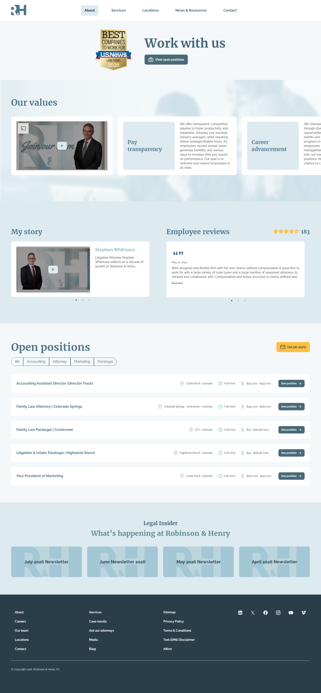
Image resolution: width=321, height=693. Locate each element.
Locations (150, 10)
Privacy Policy (173, 621)
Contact (230, 10)
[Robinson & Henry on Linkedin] (240, 613)
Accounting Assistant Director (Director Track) (54, 383)
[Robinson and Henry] (18, 10)
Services (118, 10)
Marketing (82, 361)
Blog (92, 649)
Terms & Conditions (177, 630)
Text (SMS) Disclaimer (179, 639)
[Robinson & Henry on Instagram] (278, 613)
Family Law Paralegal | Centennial (44, 430)
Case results (98, 621)
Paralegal (105, 361)
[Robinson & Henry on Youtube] (291, 613)
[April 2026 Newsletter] (274, 576)
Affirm (167, 649)
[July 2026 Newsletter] (46, 576)
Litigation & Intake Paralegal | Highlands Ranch (55, 453)
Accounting (36, 361)
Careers (20, 621)
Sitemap (169, 612)
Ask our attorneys (101, 630)
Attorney (60, 361)
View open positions (169, 59)
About (90, 10)
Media (93, 639)
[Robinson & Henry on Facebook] (265, 613)
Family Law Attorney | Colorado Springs (49, 406)
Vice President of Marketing (39, 476)
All (17, 361)
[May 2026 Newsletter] (198, 576)
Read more (177, 283)
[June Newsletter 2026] (122, 576)
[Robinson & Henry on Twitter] (253, 613)
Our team (21, 630)
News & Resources (191, 10)
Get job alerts (296, 347)
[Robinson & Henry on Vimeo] (303, 613)
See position (289, 383)
